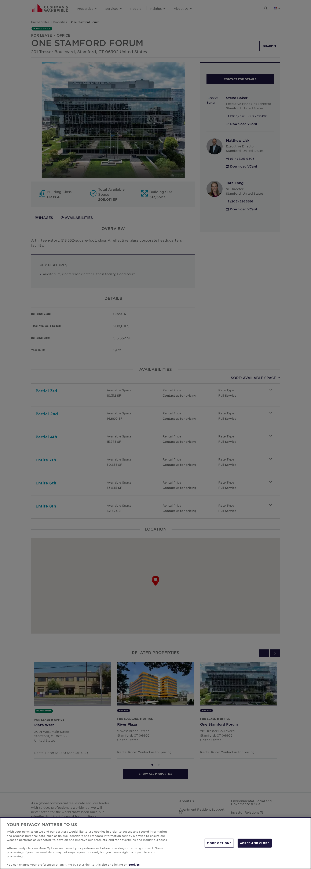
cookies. (134, 864)
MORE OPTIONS (219, 843)
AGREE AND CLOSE (254, 843)
